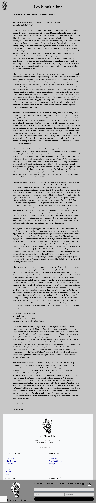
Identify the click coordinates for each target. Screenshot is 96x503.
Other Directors (11, 461)
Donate (8, 471)
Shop (7, 474)
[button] (89, 483)
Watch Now (53, 458)
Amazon (52, 466)
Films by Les (9, 458)
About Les (9, 463)
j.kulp (56, 448)
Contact (8, 469)
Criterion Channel (55, 461)
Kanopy (52, 463)
